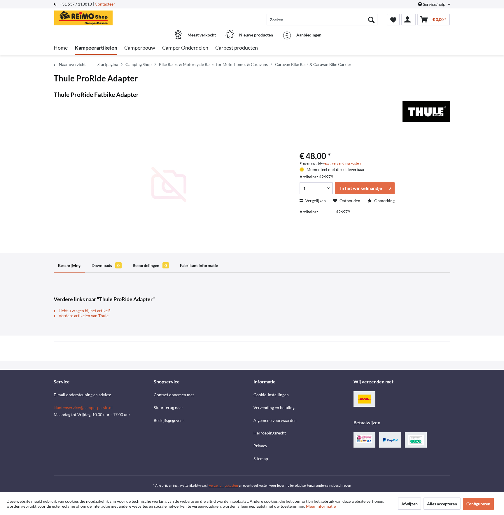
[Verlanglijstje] (393, 19)
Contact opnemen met (174, 394)
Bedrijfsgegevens (169, 420)
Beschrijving (69, 265)
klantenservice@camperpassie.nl (83, 407)
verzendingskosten (223, 485)
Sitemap (260, 458)
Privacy (260, 445)
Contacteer (105, 3)
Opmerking (384, 200)
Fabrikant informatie (199, 265)
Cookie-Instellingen (271, 394)
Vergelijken (315, 200)
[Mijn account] (408, 19)
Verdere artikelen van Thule (83, 315)
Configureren (478, 503)
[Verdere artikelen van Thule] (426, 111)
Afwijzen (409, 503)
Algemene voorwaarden (275, 420)
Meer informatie (321, 506)
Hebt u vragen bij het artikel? (84, 310)
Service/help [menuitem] (434, 4)
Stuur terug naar (168, 407)
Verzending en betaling (274, 407)
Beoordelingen (150, 265)
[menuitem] (322, 19)
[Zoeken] (371, 19)
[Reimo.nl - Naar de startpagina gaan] (103, 16)
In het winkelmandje (361, 188)
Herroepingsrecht (269, 432)
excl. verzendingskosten (342, 163)
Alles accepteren (442, 503)
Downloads (106, 265)
